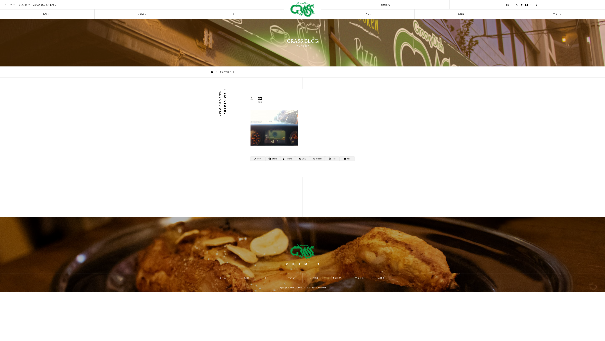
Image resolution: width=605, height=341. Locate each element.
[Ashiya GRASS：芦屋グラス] (302, 9)
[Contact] (531, 4)
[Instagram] (507, 4)
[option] (142, 4)
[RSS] (535, 4)
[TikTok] (512, 4)
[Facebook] (521, 4)
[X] (517, 4)
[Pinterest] (526, 4)
